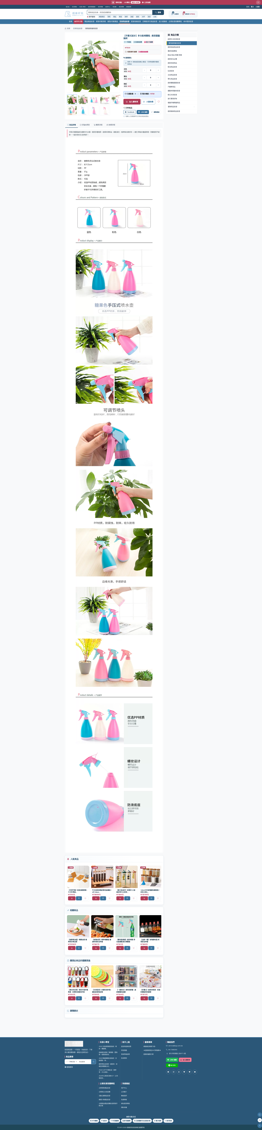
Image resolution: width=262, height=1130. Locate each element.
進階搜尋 (70, 1067)
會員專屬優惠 (91, 7)
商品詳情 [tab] (72, 125)
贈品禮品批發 (89, 21)
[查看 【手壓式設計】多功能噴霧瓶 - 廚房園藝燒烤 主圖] (93, 66)
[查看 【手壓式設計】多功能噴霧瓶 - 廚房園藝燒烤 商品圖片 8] (105, 110)
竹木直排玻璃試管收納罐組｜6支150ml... (102, 891)
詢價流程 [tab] (112, 125)
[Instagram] (173, 1072)
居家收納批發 (136, 21)
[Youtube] (195, 1072)
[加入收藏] (158, 102)
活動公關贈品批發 (104, 1096)
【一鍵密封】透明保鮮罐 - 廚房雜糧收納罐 (126, 991)
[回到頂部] (259, 1125)
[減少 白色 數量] (144, 70)
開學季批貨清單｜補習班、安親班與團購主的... (108, 1065)
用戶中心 (124, 1088)
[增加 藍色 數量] (158, 77)
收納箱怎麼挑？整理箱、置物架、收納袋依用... (108, 1053)
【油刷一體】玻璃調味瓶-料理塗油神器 (150, 941)
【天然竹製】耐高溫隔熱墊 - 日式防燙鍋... (77, 891)
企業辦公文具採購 (104, 1092)
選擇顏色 (128, 58)
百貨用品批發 (124, 21)
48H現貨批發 (188, 21)
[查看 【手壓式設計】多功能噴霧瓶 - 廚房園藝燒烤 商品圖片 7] (94, 110)
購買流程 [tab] (99, 125)
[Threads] (179, 1072)
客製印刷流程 (101, 21)
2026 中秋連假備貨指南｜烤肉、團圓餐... (108, 1047)
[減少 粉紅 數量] (144, 85)
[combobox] (119, 12)
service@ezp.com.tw (175, 1046)
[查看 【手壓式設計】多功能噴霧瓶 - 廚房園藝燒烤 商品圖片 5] (72, 110)
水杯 (143, 17)
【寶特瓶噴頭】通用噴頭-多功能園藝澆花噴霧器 (125, 941)
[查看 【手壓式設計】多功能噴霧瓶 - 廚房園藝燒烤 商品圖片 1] (83, 99)
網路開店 (102, 17)
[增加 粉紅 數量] (158, 85)
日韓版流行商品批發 (149, 21)
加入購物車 (133, 102)
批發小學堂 (82, 7)
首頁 (70, 21)
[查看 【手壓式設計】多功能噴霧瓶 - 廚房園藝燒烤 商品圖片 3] (105, 99)
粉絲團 (114, 7)
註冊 (258, 7)
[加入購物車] (72, 898)
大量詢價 (149, 102)
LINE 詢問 (144, 112)
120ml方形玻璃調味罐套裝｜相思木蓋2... (150, 891)
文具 (154, 17)
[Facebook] (168, 1072)
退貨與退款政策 (126, 1046)
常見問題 (100, 7)
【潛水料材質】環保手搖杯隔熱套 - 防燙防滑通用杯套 (78, 991)
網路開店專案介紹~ (149, 1046)
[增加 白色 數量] (158, 70)
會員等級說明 (125, 1054)
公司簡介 (124, 1092)
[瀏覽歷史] (259, 1114)
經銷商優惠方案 (148, 1054)
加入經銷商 (163, 21)
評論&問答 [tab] (86, 125)
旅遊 (131, 17)
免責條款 (124, 1099)
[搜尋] (93, 1061)
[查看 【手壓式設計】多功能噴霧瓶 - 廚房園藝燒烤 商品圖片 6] (83, 110)
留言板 (67, 7)
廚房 (137, 17)
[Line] (189, 1072)
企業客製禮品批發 (104, 1088)
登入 (252, 7)
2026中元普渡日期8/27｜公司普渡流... (108, 1077)
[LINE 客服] (259, 1120)
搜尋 (159, 12)
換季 (126, 17)
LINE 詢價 (173, 1060)
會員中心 (107, 7)
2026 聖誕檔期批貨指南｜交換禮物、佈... (108, 1059)
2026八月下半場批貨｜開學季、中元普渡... (107, 1071)
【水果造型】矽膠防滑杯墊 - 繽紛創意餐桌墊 (102, 991)
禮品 (114, 17)
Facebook (130, 112)
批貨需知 (74, 7)
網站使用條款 (125, 1103)
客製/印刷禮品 (112, 21)
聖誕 (120, 17)
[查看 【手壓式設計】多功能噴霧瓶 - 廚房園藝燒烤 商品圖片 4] (116, 99)
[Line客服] (184, 1072)
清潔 (149, 17)
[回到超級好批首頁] (80, 1044)
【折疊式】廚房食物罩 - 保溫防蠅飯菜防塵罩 (150, 991)
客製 (109, 17)
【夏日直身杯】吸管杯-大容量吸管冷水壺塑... (125, 891)
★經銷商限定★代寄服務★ (152, 1050)
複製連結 (157, 112)
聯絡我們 (124, 1096)
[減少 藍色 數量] (144, 77)
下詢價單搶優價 (143, 52)
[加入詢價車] (79, 898)
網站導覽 (121, 7)
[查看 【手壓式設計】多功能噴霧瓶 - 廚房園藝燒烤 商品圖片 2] (94, 99)
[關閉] (258, 2)
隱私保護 (124, 1107)
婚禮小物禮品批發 (104, 1099)
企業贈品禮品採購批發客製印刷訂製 (108, 1104)
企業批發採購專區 (175, 21)
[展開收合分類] (194, 107)
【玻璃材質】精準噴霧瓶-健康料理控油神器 (101, 941)
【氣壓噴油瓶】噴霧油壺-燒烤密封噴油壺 (77, 941)
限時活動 (79, 21)
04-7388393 (172, 1050)
